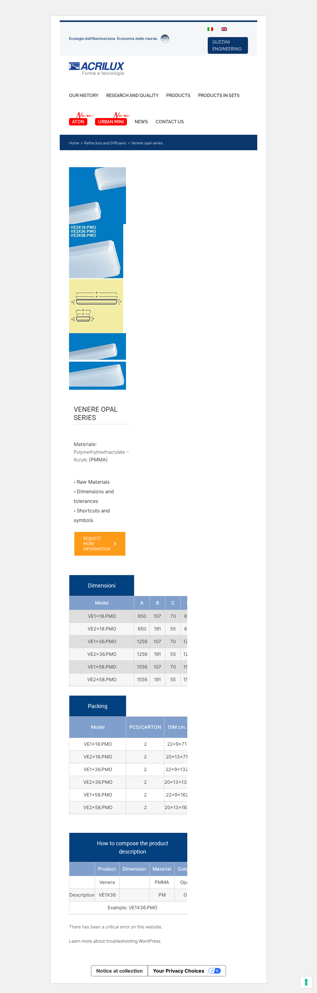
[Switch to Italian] (210, 29)
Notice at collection (119, 971)
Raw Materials (93, 482)
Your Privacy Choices (178, 971)
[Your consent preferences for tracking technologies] (306, 982)
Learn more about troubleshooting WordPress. (115, 941)
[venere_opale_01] (97, 278)
